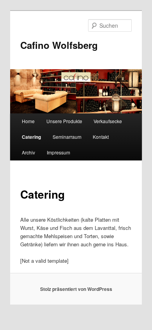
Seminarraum (67, 136)
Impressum (58, 152)
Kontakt (101, 136)
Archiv (28, 152)
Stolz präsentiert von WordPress (76, 288)
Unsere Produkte (64, 121)
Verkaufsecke (108, 121)
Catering (31, 136)
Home (28, 121)
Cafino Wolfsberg (59, 45)
